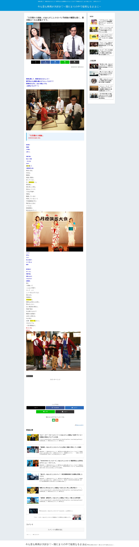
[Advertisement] (55, 72)
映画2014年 (30, 376)
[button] (74, 62)
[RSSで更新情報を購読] (56, 420)
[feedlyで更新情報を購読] (53, 420)
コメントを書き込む (55, 529)
